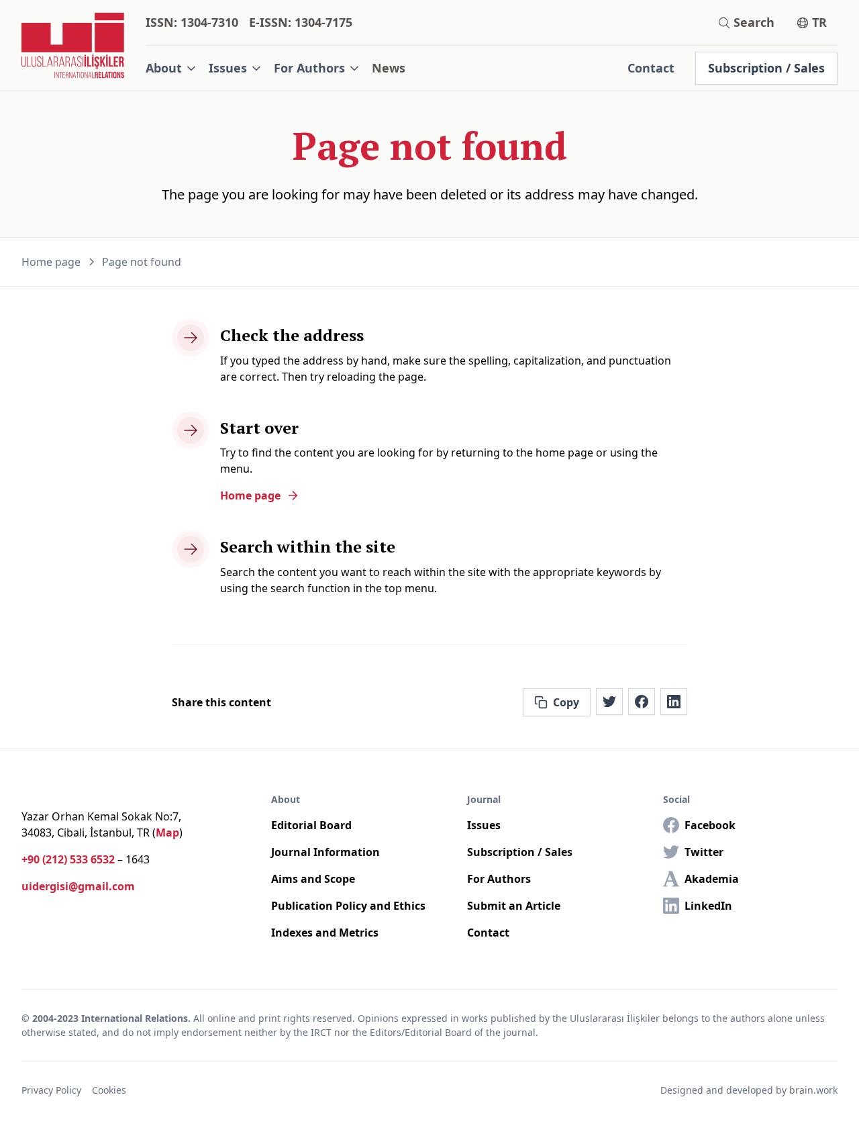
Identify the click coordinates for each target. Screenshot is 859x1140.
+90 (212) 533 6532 (68, 859)
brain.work (813, 1090)
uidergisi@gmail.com (78, 886)
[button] (172, 68)
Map (167, 832)
